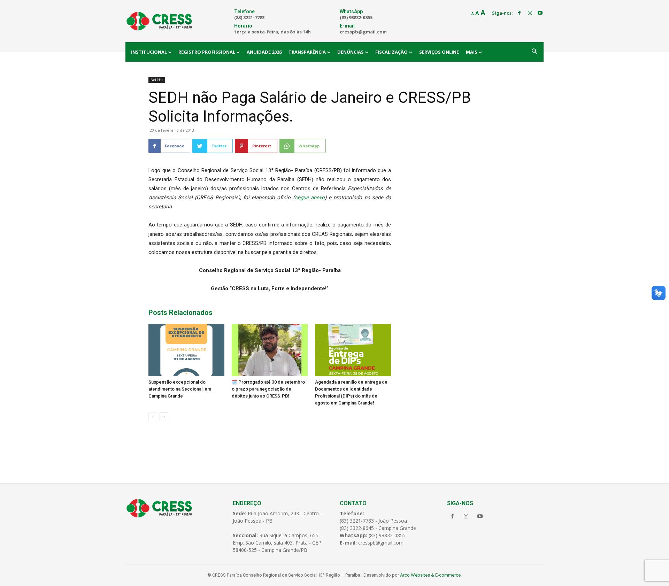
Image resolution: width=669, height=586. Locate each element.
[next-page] (164, 416)
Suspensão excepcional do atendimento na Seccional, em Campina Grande (179, 389)
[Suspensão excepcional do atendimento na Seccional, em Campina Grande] (186, 350)
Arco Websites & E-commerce (430, 575)
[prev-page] (152, 416)
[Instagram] (529, 13)
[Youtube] (540, 13)
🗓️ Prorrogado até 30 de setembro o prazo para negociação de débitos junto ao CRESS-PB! (268, 389)
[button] (534, 52)
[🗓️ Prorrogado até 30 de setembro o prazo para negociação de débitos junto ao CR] (270, 350)
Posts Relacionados (180, 312)
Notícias (157, 79)
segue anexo (310, 197)
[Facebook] (519, 13)
